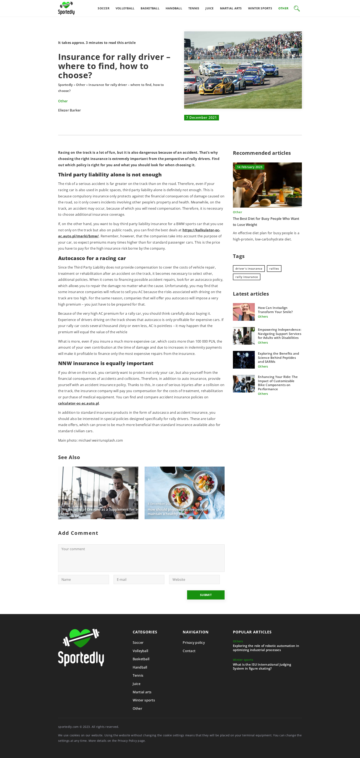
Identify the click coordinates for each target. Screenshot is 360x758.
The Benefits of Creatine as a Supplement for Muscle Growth (97, 511)
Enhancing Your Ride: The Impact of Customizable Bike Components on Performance (278, 383)
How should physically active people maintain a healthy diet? (177, 511)
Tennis (193, 8)
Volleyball (125, 8)
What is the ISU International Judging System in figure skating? (262, 667)
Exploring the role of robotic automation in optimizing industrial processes (266, 648)
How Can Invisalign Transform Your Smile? (275, 310)
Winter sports (260, 8)
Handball (174, 8)
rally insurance (246, 277)
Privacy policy (194, 642)
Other (283, 8)
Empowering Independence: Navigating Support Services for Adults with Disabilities (279, 334)
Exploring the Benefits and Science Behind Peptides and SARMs (278, 358)
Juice (209, 8)
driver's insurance (248, 268)
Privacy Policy (127, 741)
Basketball (150, 8)
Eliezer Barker (69, 110)
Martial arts (231, 8)
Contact (189, 651)
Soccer (103, 8)
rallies (274, 268)
